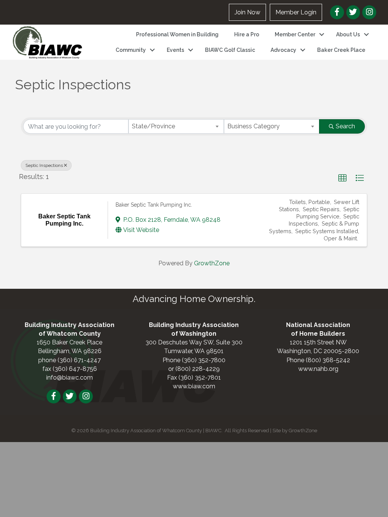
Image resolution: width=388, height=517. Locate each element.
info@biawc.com (69, 377)
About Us (348, 34)
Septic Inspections (44, 165)
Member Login (295, 12)
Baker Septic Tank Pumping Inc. (154, 205)
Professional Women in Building (177, 34)
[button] (342, 178)
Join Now (247, 12)
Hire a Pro (246, 34)
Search (345, 126)
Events (175, 50)
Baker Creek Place (341, 50)
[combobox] (176, 126)
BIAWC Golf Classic (230, 50)
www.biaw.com (194, 386)
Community (131, 50)
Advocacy (283, 50)
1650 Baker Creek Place (69, 342)
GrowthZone (212, 263)
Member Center (295, 34)
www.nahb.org (318, 368)
